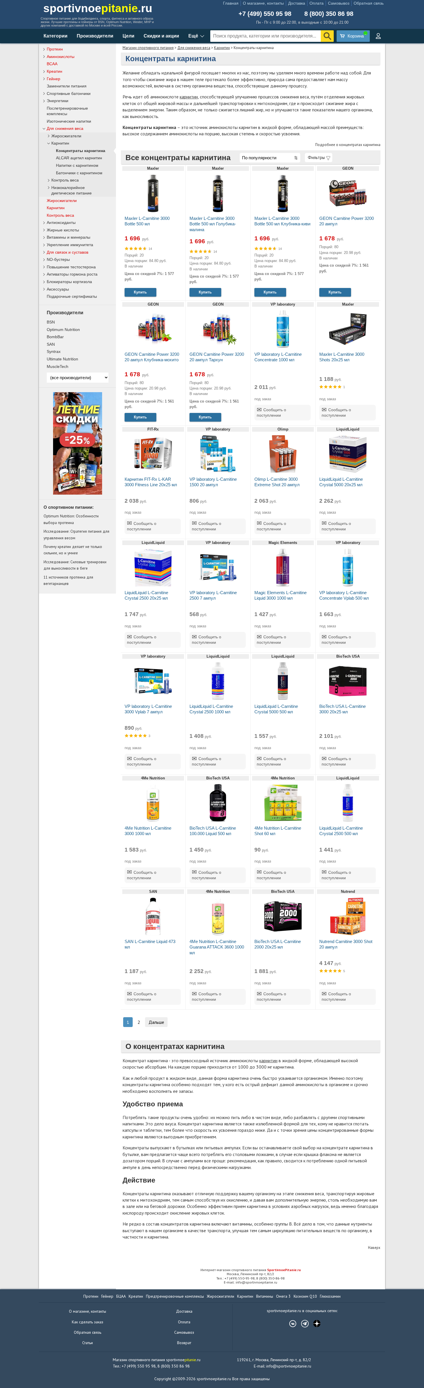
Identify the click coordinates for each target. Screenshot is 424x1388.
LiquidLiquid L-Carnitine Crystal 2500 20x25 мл (146, 595)
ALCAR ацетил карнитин (79, 158)
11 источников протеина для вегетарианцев (68, 580)
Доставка (296, 3)
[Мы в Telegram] (302, 1324)
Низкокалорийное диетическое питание (71, 190)
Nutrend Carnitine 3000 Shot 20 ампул (345, 944)
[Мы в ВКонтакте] (290, 1324)
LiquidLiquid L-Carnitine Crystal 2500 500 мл (341, 831)
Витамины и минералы (68, 237)
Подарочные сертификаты (72, 296)
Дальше (156, 1022)
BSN (51, 322)
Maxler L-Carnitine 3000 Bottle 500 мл (147, 221)
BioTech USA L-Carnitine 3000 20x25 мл (342, 709)
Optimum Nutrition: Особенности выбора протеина (71, 519)
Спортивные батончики (69, 93)
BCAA (52, 63)
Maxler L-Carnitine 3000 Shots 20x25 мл (341, 357)
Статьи (87, 1342)
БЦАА (121, 1296)
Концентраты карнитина (80, 151)
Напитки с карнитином (77, 165)
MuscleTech (57, 366)
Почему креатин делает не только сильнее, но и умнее (73, 549)
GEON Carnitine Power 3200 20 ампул (346, 221)
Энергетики (57, 100)
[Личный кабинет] (378, 36)
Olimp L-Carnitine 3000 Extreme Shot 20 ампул (277, 482)
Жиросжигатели (66, 136)
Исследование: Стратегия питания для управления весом (76, 534)
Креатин (54, 71)
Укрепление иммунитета (70, 244)
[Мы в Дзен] (314, 1324)
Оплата (316, 3)
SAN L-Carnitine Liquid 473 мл (150, 944)
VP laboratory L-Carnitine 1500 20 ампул (213, 482)
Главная (231, 3)
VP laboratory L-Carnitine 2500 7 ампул (213, 595)
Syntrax (54, 351)
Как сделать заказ (87, 1322)
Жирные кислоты (63, 230)
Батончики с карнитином (79, 173)
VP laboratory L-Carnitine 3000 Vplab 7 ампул (148, 709)
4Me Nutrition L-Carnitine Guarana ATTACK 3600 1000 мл (217, 947)
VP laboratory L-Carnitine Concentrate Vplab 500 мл (344, 595)
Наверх (374, 1247)
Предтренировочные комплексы (175, 1296)
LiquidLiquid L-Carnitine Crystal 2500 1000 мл (211, 709)
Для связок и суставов (67, 252)
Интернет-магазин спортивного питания (250, 1270)
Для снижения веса (193, 47)
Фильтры (316, 157)
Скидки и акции (161, 35)
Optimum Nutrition (63, 329)
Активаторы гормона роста (72, 274)
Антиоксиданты (61, 222)
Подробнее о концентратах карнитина (347, 144)
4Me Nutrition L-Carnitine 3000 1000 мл (148, 831)
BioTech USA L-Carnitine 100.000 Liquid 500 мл (213, 831)
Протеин (55, 49)
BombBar (55, 336)
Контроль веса (65, 180)
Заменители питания (67, 86)
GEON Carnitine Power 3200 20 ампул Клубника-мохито (152, 357)
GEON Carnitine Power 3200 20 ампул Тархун (217, 357)
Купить (140, 292)
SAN (51, 344)
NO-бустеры (58, 259)
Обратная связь (369, 3)
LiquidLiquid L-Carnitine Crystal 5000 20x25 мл (341, 482)
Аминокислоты (60, 56)
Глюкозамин (330, 1296)
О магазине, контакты (263, 3)
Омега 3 (283, 1296)
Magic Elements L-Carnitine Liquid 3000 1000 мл (280, 595)
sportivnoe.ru (97, 8)
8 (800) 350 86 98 (328, 14)
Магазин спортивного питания (148, 47)
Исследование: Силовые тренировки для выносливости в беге (75, 565)
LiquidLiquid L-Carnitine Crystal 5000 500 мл (276, 709)
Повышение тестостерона (71, 267)
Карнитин (222, 47)
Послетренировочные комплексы (67, 111)
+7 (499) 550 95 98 (265, 14)
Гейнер (53, 78)
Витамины (264, 1296)
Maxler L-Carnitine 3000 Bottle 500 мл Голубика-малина (213, 224)
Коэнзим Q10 (305, 1296)
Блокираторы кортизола (69, 281)
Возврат (184, 1342)
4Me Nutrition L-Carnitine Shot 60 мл (277, 831)
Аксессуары (58, 289)
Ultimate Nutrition (62, 359)
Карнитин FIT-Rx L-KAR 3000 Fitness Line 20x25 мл (151, 482)
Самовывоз (338, 3)
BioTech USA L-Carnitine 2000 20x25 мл (277, 944)
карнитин (189, 97)
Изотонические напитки (69, 121)
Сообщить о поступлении (271, 413)
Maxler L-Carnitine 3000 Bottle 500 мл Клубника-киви (282, 221)
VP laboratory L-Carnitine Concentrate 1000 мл (278, 357)
